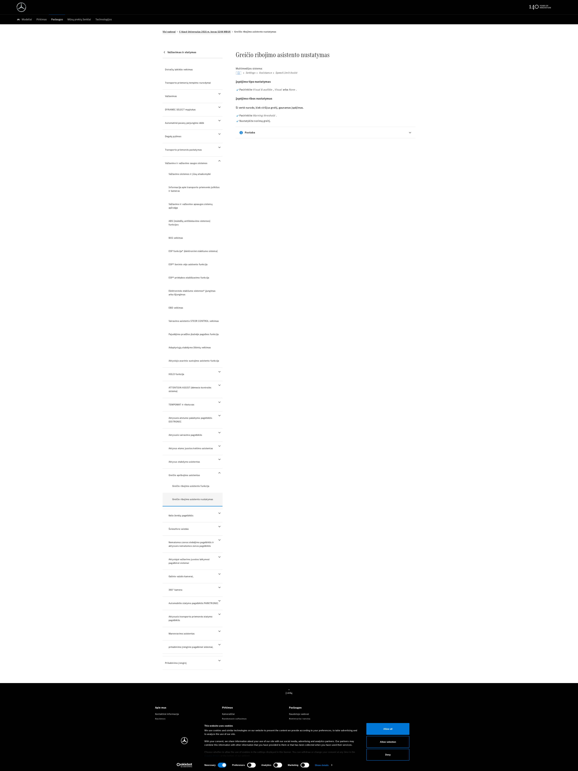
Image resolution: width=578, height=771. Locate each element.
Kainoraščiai (228, 714)
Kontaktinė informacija (167, 714)
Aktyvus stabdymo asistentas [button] (184, 461)
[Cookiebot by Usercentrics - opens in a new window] (184, 765)
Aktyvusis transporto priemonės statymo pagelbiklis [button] (191, 618)
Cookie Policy (212, 755)
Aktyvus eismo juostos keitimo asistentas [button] (191, 448)
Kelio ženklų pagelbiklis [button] (181, 515)
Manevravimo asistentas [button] (181, 633)
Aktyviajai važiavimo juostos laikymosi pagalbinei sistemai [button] (189, 561)
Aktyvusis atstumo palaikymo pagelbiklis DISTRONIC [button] (190, 419)
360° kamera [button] (175, 589)
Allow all (387, 729)
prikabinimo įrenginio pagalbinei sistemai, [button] (191, 647)
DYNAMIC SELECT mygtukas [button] (180, 109)
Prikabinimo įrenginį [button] (175, 663)
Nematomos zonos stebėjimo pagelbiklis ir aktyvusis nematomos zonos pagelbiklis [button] (191, 544)
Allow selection (388, 741)
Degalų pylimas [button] (173, 136)
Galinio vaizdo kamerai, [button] (181, 576)
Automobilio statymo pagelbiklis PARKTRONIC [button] (193, 603)
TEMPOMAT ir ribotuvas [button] (181, 404)
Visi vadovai (169, 31)
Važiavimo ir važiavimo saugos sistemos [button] (186, 163)
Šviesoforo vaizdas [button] (179, 529)
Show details (322, 765)
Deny (388, 754)
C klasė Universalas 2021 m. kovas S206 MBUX (205, 31)
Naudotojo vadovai (299, 714)
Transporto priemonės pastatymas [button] (183, 149)
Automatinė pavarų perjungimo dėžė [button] (184, 123)
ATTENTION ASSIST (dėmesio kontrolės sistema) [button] (190, 389)
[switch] (251, 765)
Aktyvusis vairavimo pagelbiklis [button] (185, 435)
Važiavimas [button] (171, 96)
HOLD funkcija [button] (176, 374)
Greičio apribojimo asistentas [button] (184, 475)
